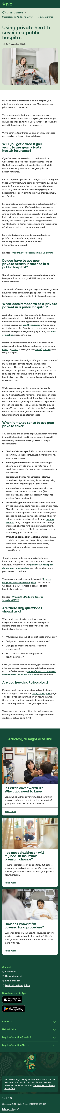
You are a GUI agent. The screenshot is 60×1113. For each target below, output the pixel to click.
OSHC (5, 349)
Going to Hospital (41, 693)
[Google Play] (13, 1011)
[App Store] (12, 1002)
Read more (10, 811)
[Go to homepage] (7, 4)
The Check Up (16, 13)
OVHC (14, 349)
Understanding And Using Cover (17, 17)
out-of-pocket (43, 349)
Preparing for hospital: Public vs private (32, 252)
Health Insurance (45, 17)
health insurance (31, 325)
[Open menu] (56, 4)
